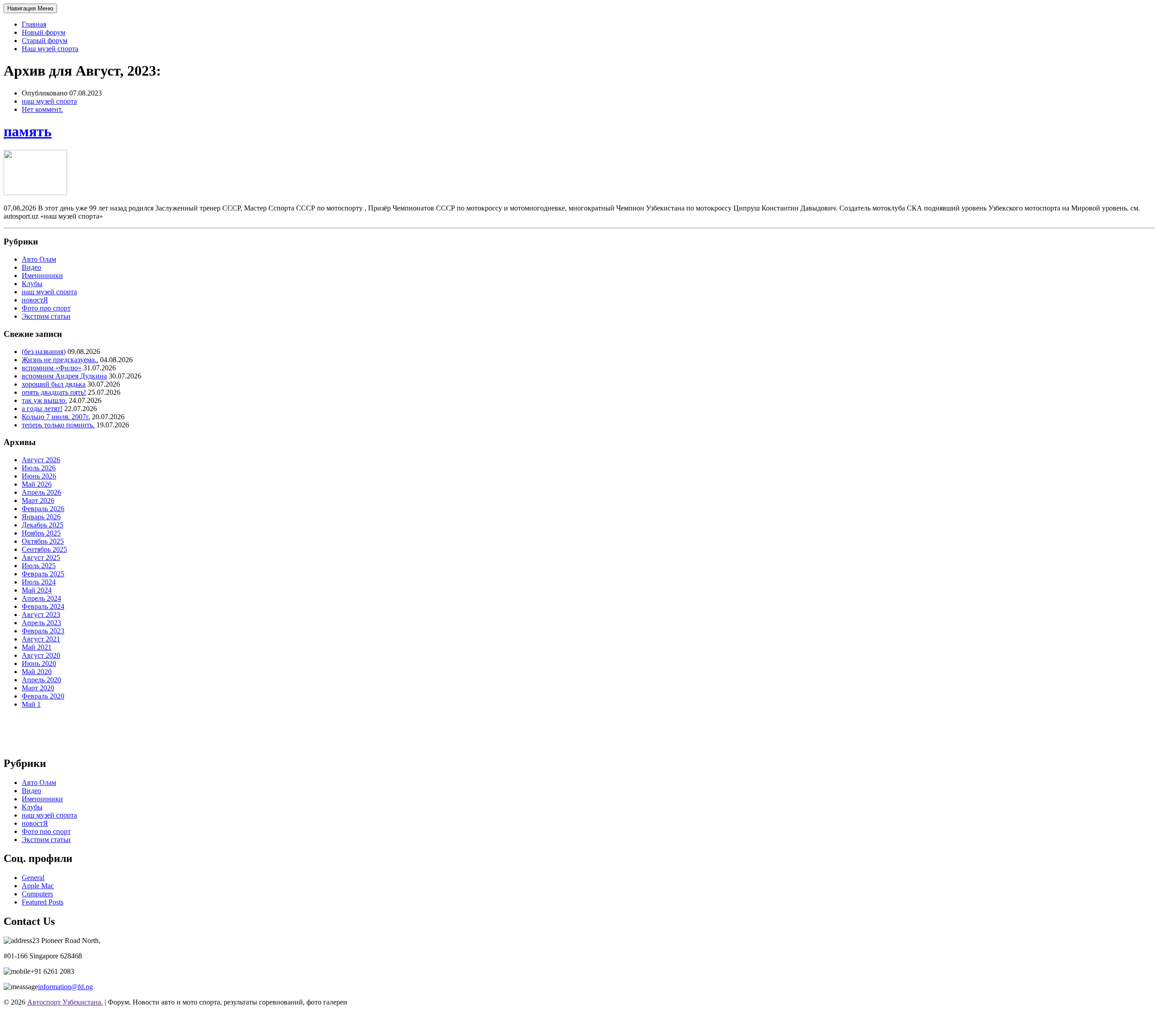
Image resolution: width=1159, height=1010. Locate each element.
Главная (34, 24)
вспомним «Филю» (51, 368)
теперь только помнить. (58, 425)
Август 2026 (41, 460)
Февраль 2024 (43, 606)
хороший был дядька (54, 384)
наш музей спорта (49, 101)
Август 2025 (41, 557)
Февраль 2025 (43, 574)
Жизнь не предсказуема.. (60, 360)
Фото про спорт (46, 308)
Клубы (32, 283)
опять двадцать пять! (54, 392)
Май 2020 (37, 671)
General (33, 877)
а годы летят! (42, 408)
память (28, 131)
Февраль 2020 (43, 696)
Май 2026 (37, 484)
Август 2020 (41, 655)
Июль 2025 (39, 566)
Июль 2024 (39, 582)
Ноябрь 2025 (41, 533)
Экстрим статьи (46, 316)
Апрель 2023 (41, 623)
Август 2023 (41, 614)
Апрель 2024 (41, 598)
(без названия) (44, 351)
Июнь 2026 (39, 476)
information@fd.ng (65, 987)
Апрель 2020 (41, 680)
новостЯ (35, 300)
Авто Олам (39, 259)
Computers (37, 894)
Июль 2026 (39, 468)
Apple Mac (38, 886)
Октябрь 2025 (43, 541)
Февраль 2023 (43, 631)
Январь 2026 (41, 517)
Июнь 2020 (39, 663)
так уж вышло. (44, 400)
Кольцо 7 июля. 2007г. (56, 417)
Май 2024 (37, 590)
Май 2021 (37, 647)
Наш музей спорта (50, 49)
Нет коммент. (42, 109)
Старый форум (44, 40)
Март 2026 (38, 500)
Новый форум (43, 32)
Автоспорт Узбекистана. (65, 1002)
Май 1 (31, 704)
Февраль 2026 (43, 508)
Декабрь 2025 (42, 525)
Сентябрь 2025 (44, 549)
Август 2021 (41, 639)
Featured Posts (42, 902)
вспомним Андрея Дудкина (64, 376)
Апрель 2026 (41, 492)
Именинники (42, 275)
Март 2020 (38, 688)
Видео (31, 267)
